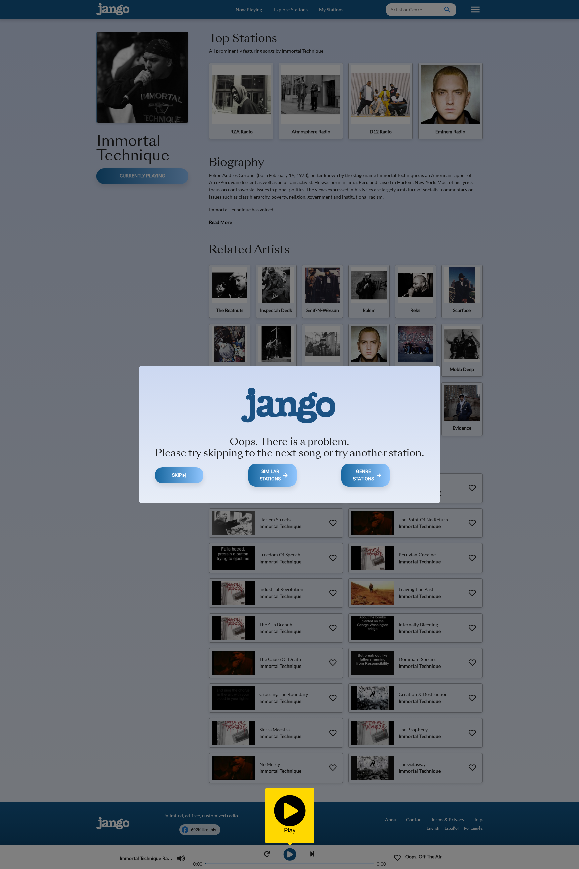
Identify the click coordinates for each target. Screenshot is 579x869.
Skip (177, 475)
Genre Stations (363, 475)
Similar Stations (270, 475)
